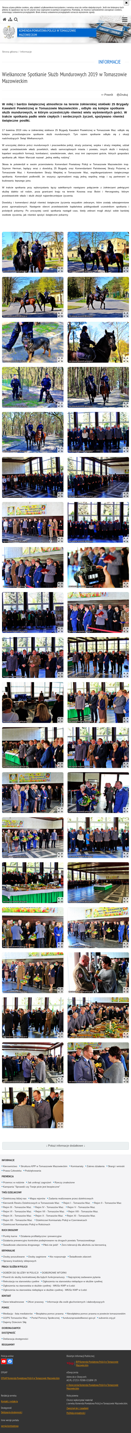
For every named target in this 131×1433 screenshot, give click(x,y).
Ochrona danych (11, 1328)
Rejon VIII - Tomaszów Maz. (83, 1211)
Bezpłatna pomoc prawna (49, 1313)
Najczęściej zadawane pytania (84, 1277)
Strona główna (10, 51)
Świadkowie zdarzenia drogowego (21, 1244)
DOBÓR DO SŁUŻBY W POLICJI (21, 1272)
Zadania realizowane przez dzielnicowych (71, 1198)
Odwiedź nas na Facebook (10, 1361)
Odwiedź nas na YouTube (3, 1361)
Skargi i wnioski (116, 1166)
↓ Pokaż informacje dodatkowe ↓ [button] (65, 1145)
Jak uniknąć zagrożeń (39, 1182)
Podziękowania (33, 1170)
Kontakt (6, 1296)
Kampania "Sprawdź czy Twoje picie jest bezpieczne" (31, 1186)
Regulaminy (8, 1344)
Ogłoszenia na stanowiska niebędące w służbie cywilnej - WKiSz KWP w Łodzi (45, 1290)
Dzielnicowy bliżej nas (14, 1198)
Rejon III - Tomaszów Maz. (17, 1207)
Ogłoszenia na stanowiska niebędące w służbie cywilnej (72, 1281)
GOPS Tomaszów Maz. (15, 1317)
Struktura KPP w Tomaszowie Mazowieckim (44, 1166)
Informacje (26, 51)
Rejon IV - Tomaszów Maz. (49, 1207)
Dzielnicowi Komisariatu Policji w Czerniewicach (61, 1220)
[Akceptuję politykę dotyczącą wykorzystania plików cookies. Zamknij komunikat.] (126, 2)
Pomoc (5, 1307)
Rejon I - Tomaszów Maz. (77, 1203)
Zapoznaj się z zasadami (77, 1408)
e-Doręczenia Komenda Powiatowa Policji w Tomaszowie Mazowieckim (92, 1386)
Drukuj (124, 94)
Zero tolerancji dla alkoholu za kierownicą (84, 1244)
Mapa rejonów (37, 1198)
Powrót (108, 94)
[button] (124, 19)
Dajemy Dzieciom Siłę (14, 1322)
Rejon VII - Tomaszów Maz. (50, 1211)
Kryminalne (8, 1250)
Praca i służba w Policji (14, 1266)
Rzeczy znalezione (65, 1182)
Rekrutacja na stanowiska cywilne (21, 1281)
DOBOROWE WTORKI (54, 1272)
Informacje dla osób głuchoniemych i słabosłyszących (76, 1301)
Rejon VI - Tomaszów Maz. (17, 1211)
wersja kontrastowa (9, 1426)
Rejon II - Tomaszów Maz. (108, 1203)
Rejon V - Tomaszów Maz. (81, 1207)
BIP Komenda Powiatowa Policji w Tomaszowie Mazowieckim (97, 1363)
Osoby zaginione (37, 1256)
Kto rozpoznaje (58, 1256)
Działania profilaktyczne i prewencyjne (41, 1236)
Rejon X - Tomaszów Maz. (49, 1215)
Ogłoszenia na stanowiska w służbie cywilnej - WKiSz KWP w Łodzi (39, 1285)
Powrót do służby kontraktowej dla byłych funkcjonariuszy (34, 1277)
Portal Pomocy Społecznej (45, 1317)
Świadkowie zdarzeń (80, 1256)
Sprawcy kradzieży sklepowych (19, 1261)
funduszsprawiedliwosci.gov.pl (79, 1317)
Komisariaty (77, 1166)
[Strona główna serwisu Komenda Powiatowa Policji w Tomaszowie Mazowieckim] (4, 19)
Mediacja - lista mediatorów (18, 1313)
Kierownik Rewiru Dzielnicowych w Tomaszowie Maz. (31, 1203)
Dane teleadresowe (13, 1301)
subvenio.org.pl (107, 1317)
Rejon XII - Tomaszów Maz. (18, 1220)
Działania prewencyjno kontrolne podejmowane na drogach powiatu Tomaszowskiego (49, 1240)
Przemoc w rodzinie (13, 1182)
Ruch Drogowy (10, 1230)
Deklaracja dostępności (15, 1338)
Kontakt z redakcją (9, 1401)
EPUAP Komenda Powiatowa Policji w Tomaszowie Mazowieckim (30, 1378)
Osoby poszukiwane (14, 1256)
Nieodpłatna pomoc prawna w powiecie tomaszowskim (96, 1313)
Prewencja (8, 1176)
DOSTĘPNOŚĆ (8, 1333)
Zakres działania (96, 1166)
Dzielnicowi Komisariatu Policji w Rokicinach (26, 1224)
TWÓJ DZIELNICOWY (12, 1192)
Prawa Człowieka (12, 1170)
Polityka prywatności (76, 1413)
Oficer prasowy (35, 1301)
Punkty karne (10, 1236)
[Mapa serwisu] (10, 19)
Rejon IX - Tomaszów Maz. (17, 1215)
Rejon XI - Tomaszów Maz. (81, 1215)
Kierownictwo (10, 1166)
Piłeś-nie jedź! (50, 1244)
